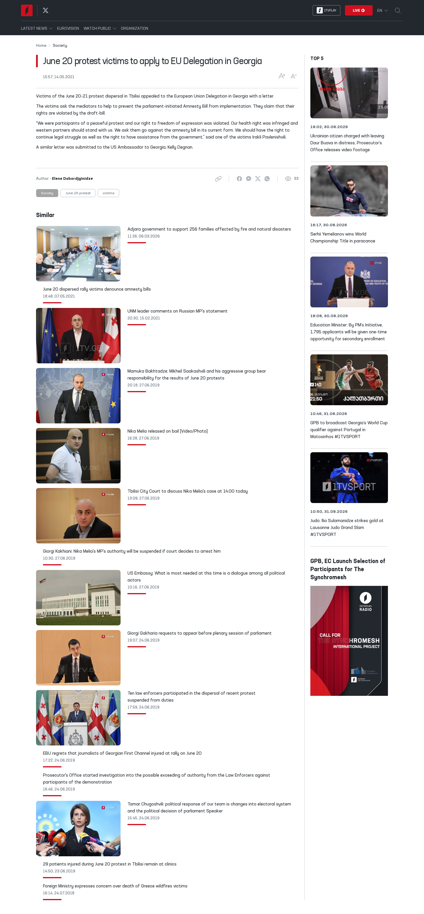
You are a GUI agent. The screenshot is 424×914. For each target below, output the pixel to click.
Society (47, 193)
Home (41, 46)
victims (108, 193)
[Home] (27, 10)
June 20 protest (78, 193)
